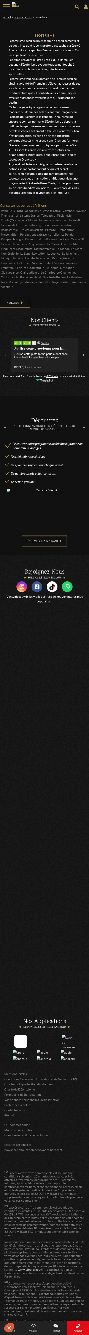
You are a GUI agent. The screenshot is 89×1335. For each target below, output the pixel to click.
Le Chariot (48, 272)
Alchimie (7, 286)
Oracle (5, 244)
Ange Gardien (61, 282)
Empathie (7, 268)
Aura (4, 282)
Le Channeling (66, 272)
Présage (50, 230)
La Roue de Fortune (14, 225)
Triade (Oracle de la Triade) (19, 220)
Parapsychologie (12, 239)
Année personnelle (37, 282)
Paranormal (33, 239)
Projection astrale (31, 230)
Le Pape (64, 239)
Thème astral (9, 215)
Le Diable (52, 268)
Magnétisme (37, 244)
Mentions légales (15, 1074)
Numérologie (10, 253)
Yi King (18, 211)
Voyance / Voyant (74, 211)
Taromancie (46, 220)
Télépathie (48, 215)
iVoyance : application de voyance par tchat (33, 1150)
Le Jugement (70, 253)
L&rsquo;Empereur (65, 263)
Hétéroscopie (40, 258)
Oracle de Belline (54, 277)
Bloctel (9, 1115)
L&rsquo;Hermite (62, 258)
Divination (67, 268)
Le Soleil (74, 220)
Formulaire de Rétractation (22, 1094)
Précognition (9, 234)
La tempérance (30, 215)
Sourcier (61, 220)
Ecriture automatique (29, 268)
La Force (23, 263)
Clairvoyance (10, 272)
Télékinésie (64, 215)
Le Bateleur (74, 277)
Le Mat (73, 244)
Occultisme (19, 244)
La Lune (25, 253)
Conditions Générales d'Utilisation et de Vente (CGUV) (40, 1079)
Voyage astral (52, 211)
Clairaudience (29, 272)
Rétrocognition (39, 225)
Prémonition (66, 230)
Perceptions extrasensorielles (40, 234)
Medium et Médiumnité (16, 249)
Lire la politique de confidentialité (23, 1316)
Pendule (6, 211)
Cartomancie (9, 277)
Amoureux (79, 282)
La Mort (76, 249)
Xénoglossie (33, 211)
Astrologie (16, 282)
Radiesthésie (9, 230)
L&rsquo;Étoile (40, 263)
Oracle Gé (77, 239)
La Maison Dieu (57, 244)
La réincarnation (62, 225)
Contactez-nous (14, 1110)
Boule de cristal (30, 277)
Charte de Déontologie (19, 1089)
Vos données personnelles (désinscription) (32, 1100)
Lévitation (39, 253)
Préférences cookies (17, 1105)
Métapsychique (44, 249)
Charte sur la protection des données (29, 1084)
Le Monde (63, 249)
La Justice (53, 253)
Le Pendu (67, 234)
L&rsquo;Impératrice (15, 258)
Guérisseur (8, 263)
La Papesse (50, 239)
